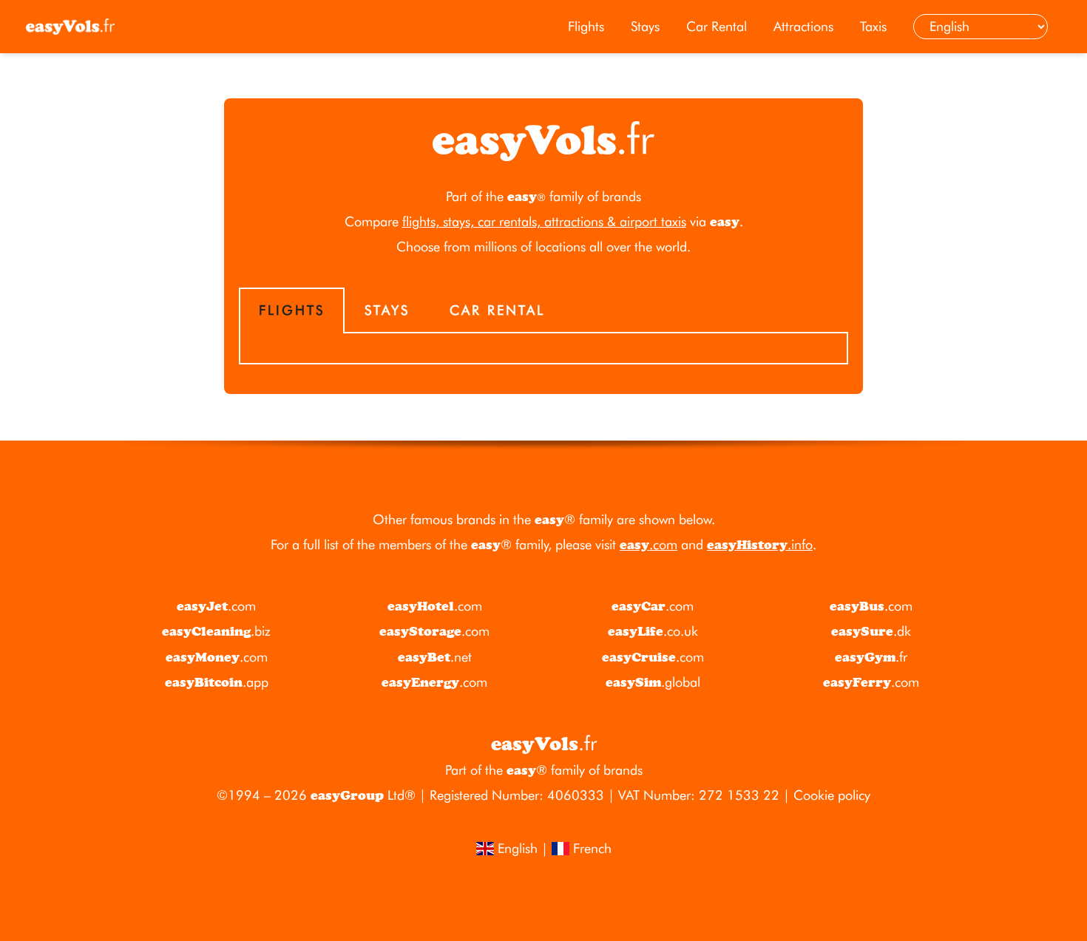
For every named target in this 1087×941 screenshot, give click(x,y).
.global (653, 682)
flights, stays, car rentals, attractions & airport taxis (544, 221)
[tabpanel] (543, 348)
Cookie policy (831, 795)
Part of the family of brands (543, 196)
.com (648, 544)
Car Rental (716, 26)
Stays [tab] (387, 310)
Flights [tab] (292, 310)
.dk (871, 631)
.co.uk (653, 631)
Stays (645, 26)
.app (216, 682)
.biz (216, 631)
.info (760, 544)
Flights (586, 26)
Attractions (803, 26)
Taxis (873, 26)
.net (435, 657)
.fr (871, 657)
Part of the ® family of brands (544, 770)
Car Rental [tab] (497, 310)
